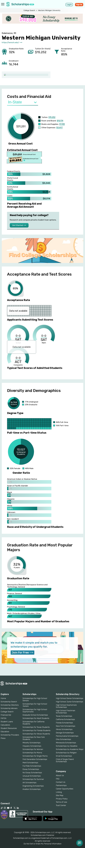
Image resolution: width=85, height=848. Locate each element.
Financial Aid (6, 715)
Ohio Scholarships (63, 739)
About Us (60, 775)
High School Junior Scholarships (69, 702)
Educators (5, 731)
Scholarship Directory (10, 705)
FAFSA (3, 718)
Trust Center (61, 805)
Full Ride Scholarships (32, 766)
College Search (29, 10)
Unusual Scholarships (32, 776)
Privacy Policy (62, 799)
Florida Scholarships (64, 723)
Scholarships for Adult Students (36, 718)
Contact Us (60, 782)
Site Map (59, 795)
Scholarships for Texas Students (36, 727)
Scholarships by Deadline (66, 746)
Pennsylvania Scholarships (67, 736)
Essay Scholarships (31, 769)
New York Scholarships (65, 726)
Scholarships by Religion (66, 752)
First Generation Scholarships (35, 759)
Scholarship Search (9, 702)
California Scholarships (65, 719)
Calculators (5, 725)
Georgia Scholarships (65, 733)
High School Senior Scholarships (69, 698)
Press (3, 738)
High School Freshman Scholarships (65, 711)
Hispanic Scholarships (32, 746)
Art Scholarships (29, 782)
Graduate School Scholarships (35, 715)
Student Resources (9, 728)
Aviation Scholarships (32, 789)
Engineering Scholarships (33, 786)
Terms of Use (61, 802)
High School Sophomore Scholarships (66, 706)
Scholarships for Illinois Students (36, 734)
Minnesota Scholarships (66, 743)
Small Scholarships (64, 756)
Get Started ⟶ (19, 225)
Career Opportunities (64, 789)
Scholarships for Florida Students (36, 730)
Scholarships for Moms (32, 752)
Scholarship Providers (10, 735)
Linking (59, 792)
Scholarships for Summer (33, 779)
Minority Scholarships (32, 743)
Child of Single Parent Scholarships (65, 760)
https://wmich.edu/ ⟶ (12, 42)
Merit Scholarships (30, 762)
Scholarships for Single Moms (35, 756)
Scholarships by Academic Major (69, 749)
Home (3, 698)
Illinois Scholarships (64, 729)
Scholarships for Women (33, 749)
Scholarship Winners (9, 708)
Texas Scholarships (64, 716)
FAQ (57, 779)
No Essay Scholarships (32, 772)
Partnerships (61, 785)
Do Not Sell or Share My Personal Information (42, 844)
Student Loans (7, 721)
